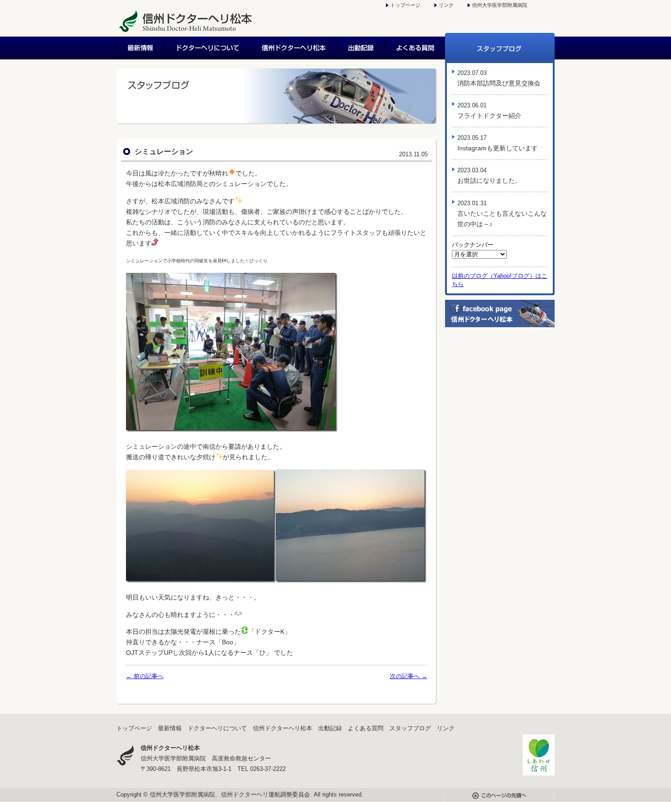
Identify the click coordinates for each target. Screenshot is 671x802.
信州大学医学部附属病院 (499, 5)
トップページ (405, 5)
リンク (446, 5)
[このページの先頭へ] (499, 796)
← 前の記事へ (144, 676)
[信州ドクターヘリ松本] (185, 32)
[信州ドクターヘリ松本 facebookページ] (500, 325)
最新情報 (140, 48)
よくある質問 (415, 48)
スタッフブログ (500, 48)
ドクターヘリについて (208, 48)
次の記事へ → (408, 676)
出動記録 (361, 48)
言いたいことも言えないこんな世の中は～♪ (502, 214)
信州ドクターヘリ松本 (294, 48)
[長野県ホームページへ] (539, 773)
